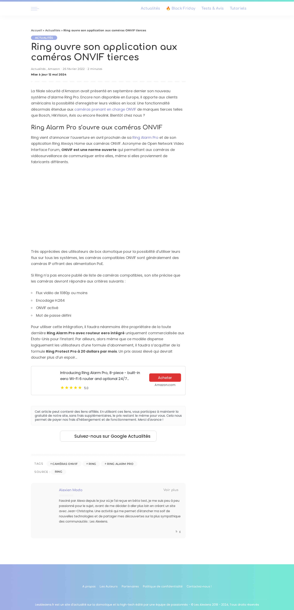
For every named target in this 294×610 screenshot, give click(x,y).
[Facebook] (176, 531)
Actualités (52, 30)
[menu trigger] (37, 9)
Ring (92, 464)
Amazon (54, 69)
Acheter (165, 377)
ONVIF (131, 109)
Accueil (36, 30)
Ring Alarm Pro (145, 137)
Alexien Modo (70, 490)
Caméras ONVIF (65, 464)
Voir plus (170, 490)
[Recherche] (260, 9)
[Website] (173, 531)
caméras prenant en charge (100, 109)
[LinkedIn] (180, 531)
